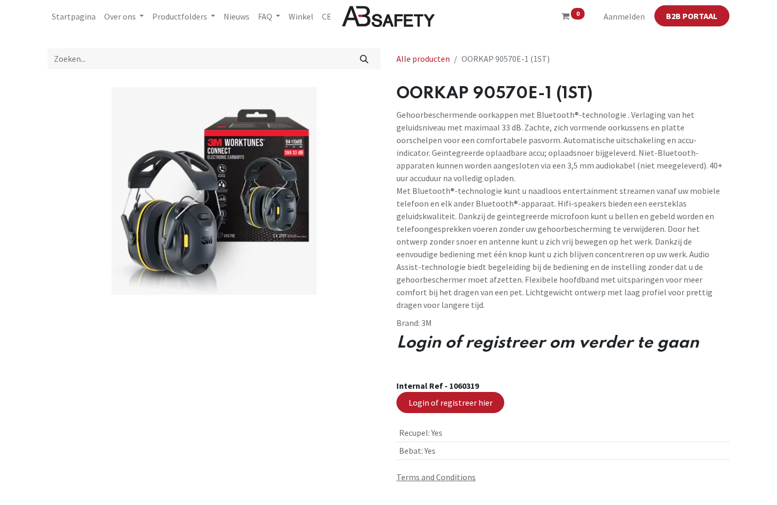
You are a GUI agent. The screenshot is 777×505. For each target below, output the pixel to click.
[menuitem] (74, 16)
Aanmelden (624, 16)
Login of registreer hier (451, 402)
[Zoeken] (364, 58)
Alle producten (423, 58)
